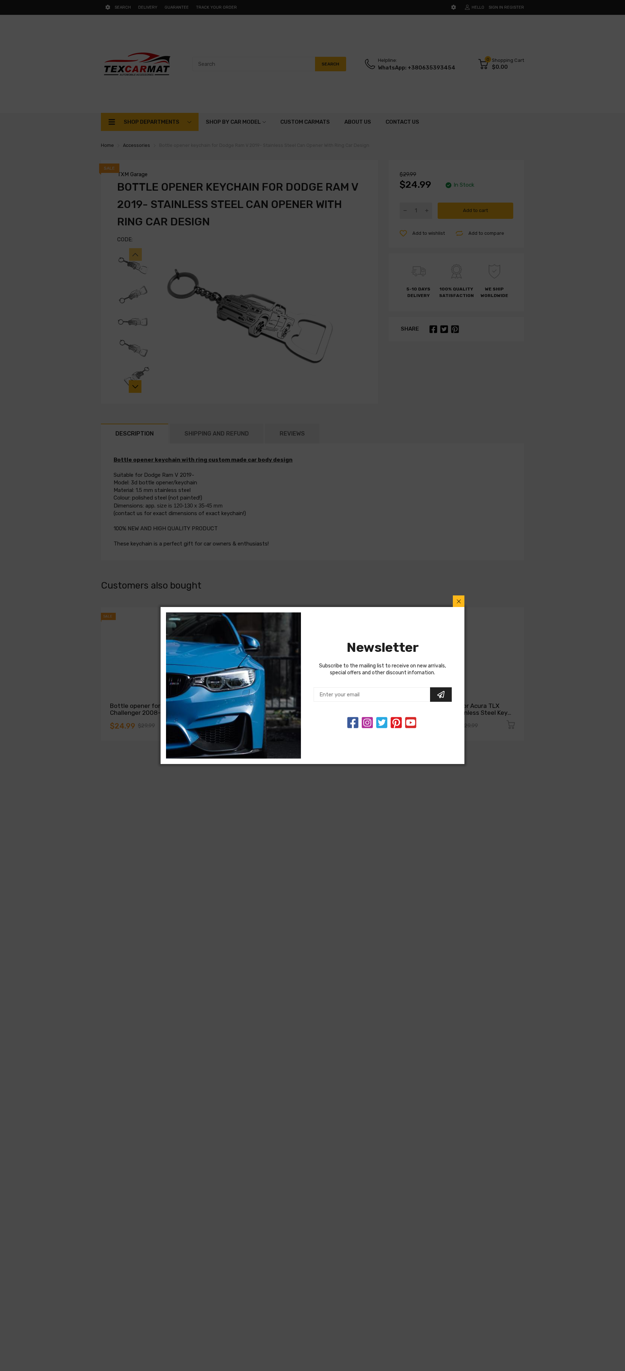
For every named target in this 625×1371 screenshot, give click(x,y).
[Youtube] (410, 722)
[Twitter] (367, 722)
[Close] (458, 601)
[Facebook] (352, 722)
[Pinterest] (396, 722)
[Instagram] (381, 722)
